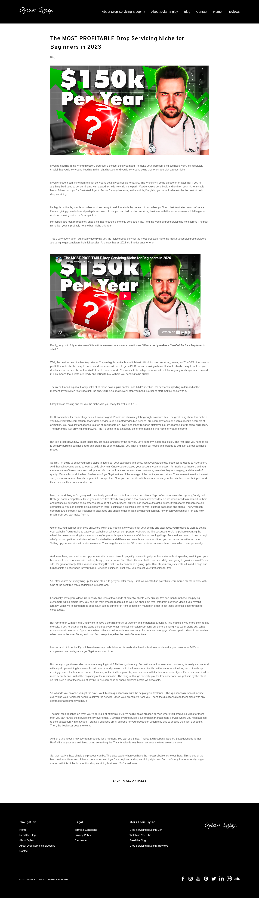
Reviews (234, 11)
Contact (201, 11)
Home (217, 11)
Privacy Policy (83, 835)
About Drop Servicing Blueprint (123, 11)
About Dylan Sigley (164, 11)
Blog (187, 11)
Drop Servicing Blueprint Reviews (149, 845)
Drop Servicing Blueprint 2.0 (146, 829)
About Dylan (26, 840)
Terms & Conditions (86, 829)
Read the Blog (27, 835)
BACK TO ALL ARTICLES (129, 781)
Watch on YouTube (140, 835)
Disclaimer (81, 840)
